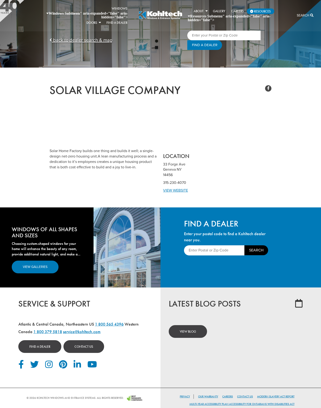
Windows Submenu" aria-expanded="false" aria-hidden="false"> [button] (88, 15)
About (199, 11)
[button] (100, 22)
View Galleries (35, 267)
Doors (91, 22)
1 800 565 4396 (109, 324)
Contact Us (83, 346)
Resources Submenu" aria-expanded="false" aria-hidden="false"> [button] (229, 18)
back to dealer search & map (82, 40)
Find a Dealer (39, 346)
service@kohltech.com (82, 331)
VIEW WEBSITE (175, 190)
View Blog (188, 331)
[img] (160, 18)
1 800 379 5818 (47, 331)
